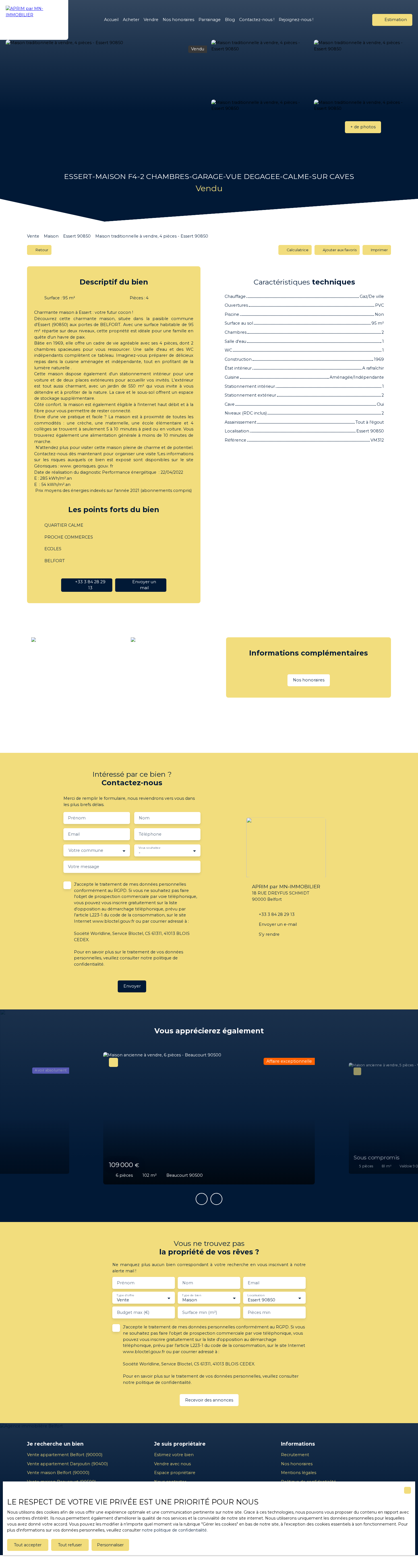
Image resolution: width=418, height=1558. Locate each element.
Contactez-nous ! (256, 19)
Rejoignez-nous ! (296, 19)
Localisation (255, 1295)
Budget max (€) (133, 1312)
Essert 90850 (77, 236)
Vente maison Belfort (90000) (58, 1472)
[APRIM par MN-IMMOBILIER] (34, 20)
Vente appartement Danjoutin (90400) (67, 1463)
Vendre (151, 19)
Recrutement (295, 1454)
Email (74, 834)
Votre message (83, 866)
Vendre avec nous (172, 1463)
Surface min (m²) (199, 1312)
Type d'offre (125, 1295)
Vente (33, 236)
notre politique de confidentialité (174, 1530)
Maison (51, 236)
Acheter (131, 19)
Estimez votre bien (174, 1454)
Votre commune (86, 850)
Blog (230, 19)
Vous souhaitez (149, 848)
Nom (144, 818)
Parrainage (209, 19)
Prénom (77, 818)
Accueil (111, 19)
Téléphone (150, 834)
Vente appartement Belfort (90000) (64, 1454)
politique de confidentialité (163, 1382)
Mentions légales (298, 1472)
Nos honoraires (178, 19)
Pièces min (259, 1312)
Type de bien (191, 1295)
